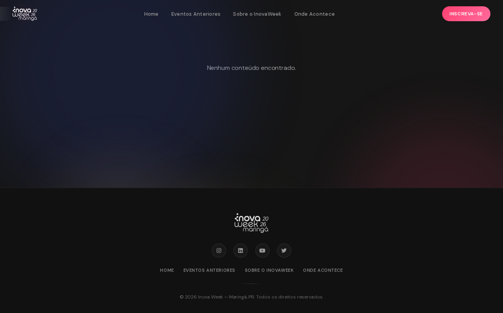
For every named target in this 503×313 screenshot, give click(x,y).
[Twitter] (284, 250)
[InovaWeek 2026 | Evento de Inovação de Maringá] (25, 14)
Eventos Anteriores (196, 14)
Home (151, 14)
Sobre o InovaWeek (257, 14)
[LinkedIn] (240, 250)
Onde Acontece (314, 14)
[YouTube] (262, 250)
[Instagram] (219, 250)
